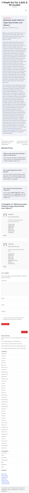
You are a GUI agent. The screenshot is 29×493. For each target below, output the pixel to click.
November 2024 (4, 401)
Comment (4, 280)
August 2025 (3, 381)
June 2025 (3, 385)
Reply (4, 235)
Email (3, 305)
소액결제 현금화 (5, 482)
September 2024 (4, 406)
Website (3, 311)
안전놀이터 (11, 232)
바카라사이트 (11, 263)
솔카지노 (10, 262)
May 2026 (3, 360)
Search (24, 331)
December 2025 (4, 371)
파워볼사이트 (11, 226)
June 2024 (3, 413)
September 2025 (4, 378)
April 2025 (3, 390)
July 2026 (3, 355)
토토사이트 (11, 229)
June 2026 (3, 358)
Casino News (4, 453)
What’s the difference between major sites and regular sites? (13, 345)
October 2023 (4, 431)
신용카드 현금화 (5, 483)
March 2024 (3, 420)
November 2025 (4, 374)
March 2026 (3, 365)
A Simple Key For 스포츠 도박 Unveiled (14, 3)
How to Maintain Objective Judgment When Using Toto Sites (13, 348)
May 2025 (3, 388)
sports (2, 455)
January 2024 (4, 424)
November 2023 (4, 429)
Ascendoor (15, 489)
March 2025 (3, 392)
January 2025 (4, 397)
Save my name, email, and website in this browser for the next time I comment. (13, 318)
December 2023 (4, 427)
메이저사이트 (11, 230)
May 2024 (3, 415)
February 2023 (4, 441)
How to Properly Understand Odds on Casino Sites (11, 343)
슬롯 (2, 462)
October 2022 (4, 447)
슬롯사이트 (11, 227)
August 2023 (3, 436)
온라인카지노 (4, 464)
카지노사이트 (11, 224)
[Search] (26, 10)
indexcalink (6, 27)
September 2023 (4, 434)
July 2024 (3, 411)
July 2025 (3, 383)
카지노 (2, 466)
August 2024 (3, 408)
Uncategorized (7, 18)
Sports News (4, 457)
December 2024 (4, 399)
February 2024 (4, 422)
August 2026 (3, 353)
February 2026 (4, 367)
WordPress (4, 491)
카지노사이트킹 (11, 130)
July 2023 (3, 438)
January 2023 (4, 443)
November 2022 (4, 445)
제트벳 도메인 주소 (12, 260)
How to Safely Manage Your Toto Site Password (11, 341)
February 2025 (4, 394)
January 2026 (4, 369)
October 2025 (4, 376)
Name (3, 298)
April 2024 (3, 417)
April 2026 (3, 362)
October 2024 (4, 404)
